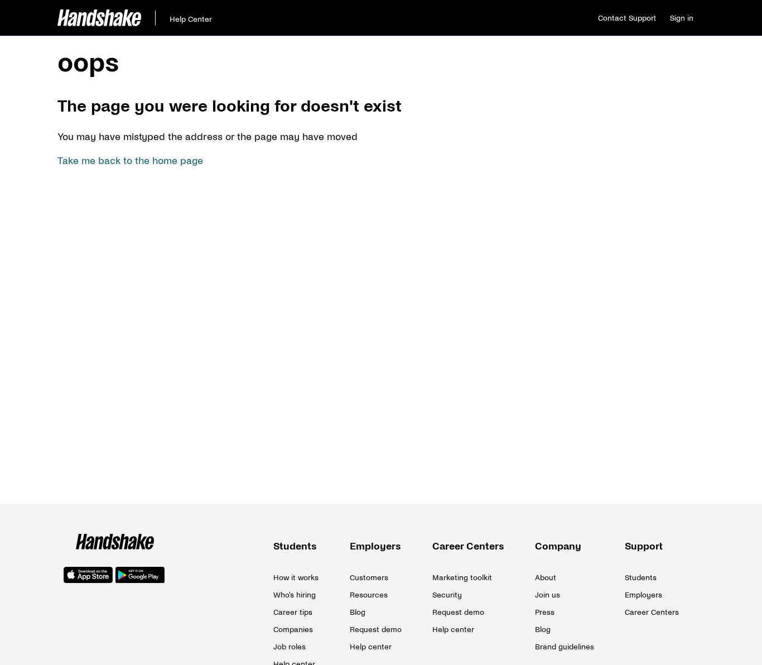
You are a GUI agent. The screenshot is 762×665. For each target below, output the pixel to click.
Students (295, 546)
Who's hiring (294, 595)
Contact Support (627, 18)
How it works (296, 578)
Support (644, 546)
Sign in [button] (681, 18)
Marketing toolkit (462, 578)
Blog (357, 612)
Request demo (376, 629)
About (545, 578)
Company (558, 546)
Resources (369, 595)
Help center (371, 647)
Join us (547, 595)
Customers (369, 578)
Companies (293, 629)
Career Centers (468, 546)
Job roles (289, 647)
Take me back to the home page (130, 161)
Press (544, 612)
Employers (375, 546)
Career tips (292, 612)
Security (447, 595)
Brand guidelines (564, 647)
